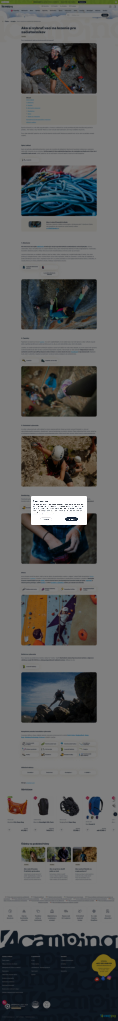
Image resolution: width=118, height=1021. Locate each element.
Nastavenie (46, 519)
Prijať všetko (71, 519)
